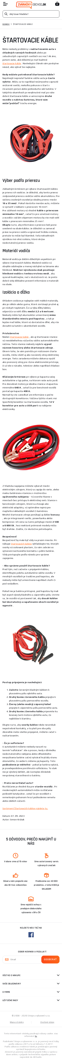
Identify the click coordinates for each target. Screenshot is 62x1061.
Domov (6, 24)
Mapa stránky (17, 1022)
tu (36, 1036)
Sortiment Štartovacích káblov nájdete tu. (25, 808)
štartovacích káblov (21, 543)
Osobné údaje (47, 1022)
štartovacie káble (11, 63)
